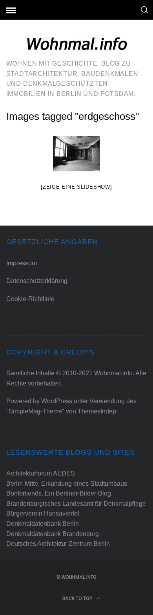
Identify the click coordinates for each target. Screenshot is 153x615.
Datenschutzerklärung (36, 280)
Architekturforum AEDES (40, 473)
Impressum (21, 263)
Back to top (78, 598)
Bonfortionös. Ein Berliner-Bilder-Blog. (59, 493)
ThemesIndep (97, 411)
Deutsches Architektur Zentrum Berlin (58, 543)
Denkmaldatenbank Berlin (42, 523)
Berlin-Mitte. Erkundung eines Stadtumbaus (66, 483)
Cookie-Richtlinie (30, 299)
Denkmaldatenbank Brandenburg (52, 534)
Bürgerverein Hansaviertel (42, 513)
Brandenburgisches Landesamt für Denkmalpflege (76, 503)
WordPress (56, 401)
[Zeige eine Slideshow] (76, 187)
